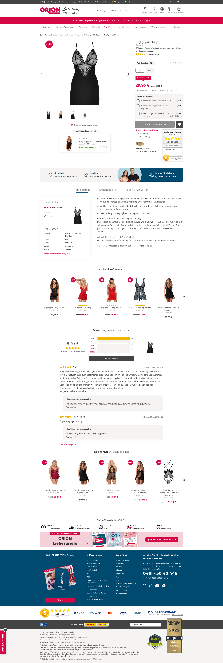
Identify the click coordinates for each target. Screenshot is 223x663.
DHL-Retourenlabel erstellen (98, 586)
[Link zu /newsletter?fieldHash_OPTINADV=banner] (111, 539)
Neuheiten (140, 27)
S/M (139, 70)
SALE (107, 27)
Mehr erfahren (177, 615)
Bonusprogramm (122, 560)
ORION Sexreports (123, 587)
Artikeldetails (82, 189)
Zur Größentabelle (176, 63)
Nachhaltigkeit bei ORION (126, 583)
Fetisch (96, 27)
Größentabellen (93, 570)
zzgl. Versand (172, 90)
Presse (118, 577)
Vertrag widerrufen (95, 599)
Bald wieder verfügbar (156, 124)
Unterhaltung (122, 27)
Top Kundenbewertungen (68, 2)
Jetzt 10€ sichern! (3, 642)
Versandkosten (93, 567)
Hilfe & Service (170, 2)
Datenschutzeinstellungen (97, 593)
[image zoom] (84, 74)
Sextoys (46, 27)
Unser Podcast (121, 590)
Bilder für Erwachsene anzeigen (86, 125)
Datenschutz (92, 589)
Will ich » (60, 600)
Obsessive (139, 45)
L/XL (150, 70)
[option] (84, 74)
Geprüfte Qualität (86, 2)
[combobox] (106, 10)
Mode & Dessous (64, 27)
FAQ (88, 573)
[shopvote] (55, 613)
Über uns (119, 570)
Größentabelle (107, 189)
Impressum (120, 573)
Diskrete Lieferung (103, 2)
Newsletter (120, 563)
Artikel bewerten (111, 358)
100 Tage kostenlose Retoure (123, 2)
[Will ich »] (60, 578)
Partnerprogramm (94, 596)
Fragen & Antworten (136, 189)
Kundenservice (92, 560)
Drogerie (82, 27)
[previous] (39, 296)
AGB (88, 577)
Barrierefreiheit (122, 593)
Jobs (117, 580)
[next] (183, 296)
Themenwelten (159, 27)
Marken (177, 27)
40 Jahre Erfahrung (49, 2)
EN (182, 2)
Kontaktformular (93, 563)
